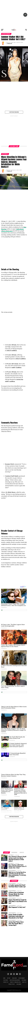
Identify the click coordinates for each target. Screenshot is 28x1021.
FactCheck (5, 980)
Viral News (14, 978)
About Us (24, 982)
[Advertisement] (14, 14)
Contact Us (5, 982)
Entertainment (22, 978)
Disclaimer (19, 984)
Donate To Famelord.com (15, 982)
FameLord (9, 43)
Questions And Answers (15, 980)
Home (4, 978)
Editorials (24, 980)
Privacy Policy (11, 984)
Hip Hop (8, 978)
